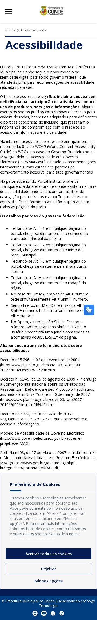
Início (10, 30)
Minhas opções (48, 580)
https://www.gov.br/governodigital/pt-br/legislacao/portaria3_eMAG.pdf (38, 465)
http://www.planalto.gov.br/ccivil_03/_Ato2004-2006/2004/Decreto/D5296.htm (40, 367)
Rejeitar (48, 568)
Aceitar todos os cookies (49, 553)
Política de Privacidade (32, 538)
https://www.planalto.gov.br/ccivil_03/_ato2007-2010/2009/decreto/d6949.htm (41, 402)
